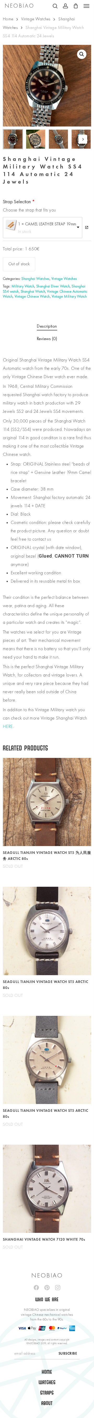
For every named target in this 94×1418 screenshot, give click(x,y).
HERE (8, 726)
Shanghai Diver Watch (53, 286)
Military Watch (22, 286)
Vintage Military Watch (69, 296)
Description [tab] (47, 326)
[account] (65, 6)
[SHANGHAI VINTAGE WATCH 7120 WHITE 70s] (47, 1189)
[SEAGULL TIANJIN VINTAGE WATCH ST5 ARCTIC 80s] (47, 931)
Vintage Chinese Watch (32, 296)
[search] (55, 6)
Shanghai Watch (33, 291)
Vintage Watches (36, 19)
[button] (86, 6)
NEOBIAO (19, 6)
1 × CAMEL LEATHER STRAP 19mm (47, 224)
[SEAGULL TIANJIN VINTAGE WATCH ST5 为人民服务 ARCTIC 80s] (47, 802)
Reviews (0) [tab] (47, 339)
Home (8, 19)
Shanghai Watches (35, 279)
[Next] (82, 139)
